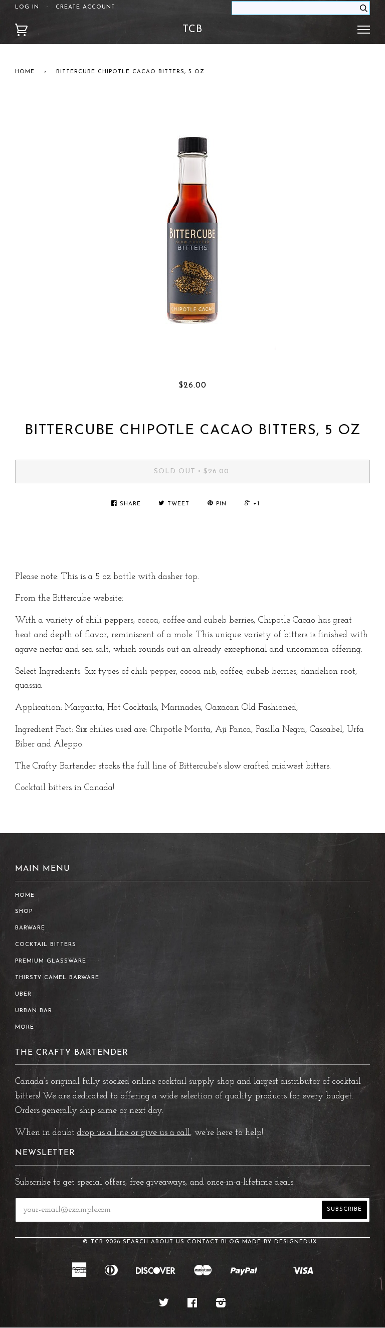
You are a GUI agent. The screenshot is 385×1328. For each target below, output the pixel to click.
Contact (203, 1242)
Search (135, 1242)
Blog (230, 1242)
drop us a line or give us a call (133, 1132)
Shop (24, 911)
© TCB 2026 (101, 1242)
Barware (30, 928)
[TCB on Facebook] (192, 1305)
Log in (27, 7)
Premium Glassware (50, 961)
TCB (192, 30)
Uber (23, 994)
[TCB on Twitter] (164, 1305)
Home (25, 72)
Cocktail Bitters (45, 944)
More (24, 1027)
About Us (167, 1242)
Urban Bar (33, 1011)
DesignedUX (295, 1242)
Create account (85, 7)
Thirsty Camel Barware (57, 978)
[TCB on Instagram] (221, 1305)
